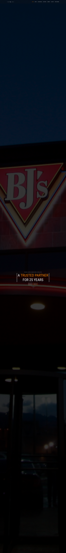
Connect (48, 1)
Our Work (44, 1)
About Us (30, 281)
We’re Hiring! (57, 1)
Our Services (40, 1)
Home (33, 1)
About (36, 1)
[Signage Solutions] (10, 1)
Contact (52, 1)
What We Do (35, 281)
